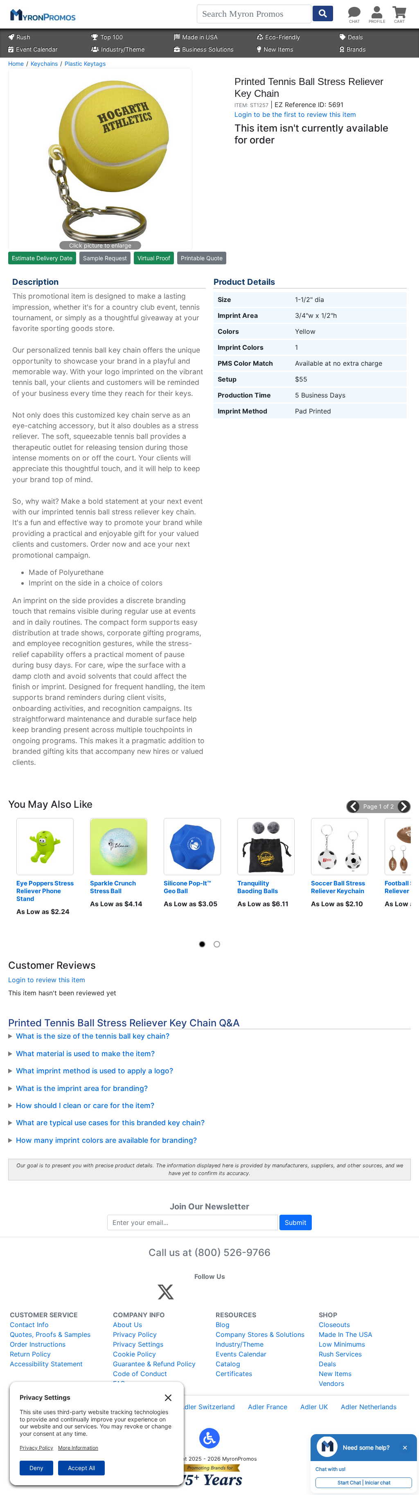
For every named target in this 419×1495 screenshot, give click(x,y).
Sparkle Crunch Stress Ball (113, 887)
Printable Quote (202, 258)
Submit (295, 1222)
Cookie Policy (134, 1354)
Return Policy (30, 1354)
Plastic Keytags (85, 63)
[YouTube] (255, 1296)
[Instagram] (220, 1296)
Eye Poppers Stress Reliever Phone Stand (45, 891)
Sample (105, 258)
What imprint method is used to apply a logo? (94, 1070)
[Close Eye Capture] (405, 1447)
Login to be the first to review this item (295, 114)
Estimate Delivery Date (42, 258)
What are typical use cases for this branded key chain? (110, 1122)
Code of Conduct (140, 1374)
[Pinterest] (203, 1296)
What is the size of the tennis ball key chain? (92, 1036)
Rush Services (340, 1354)
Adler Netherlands (368, 1407)
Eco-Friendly (282, 37)
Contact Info (29, 1325)
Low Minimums (342, 1344)
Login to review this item (46, 980)
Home (16, 63)
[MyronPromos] (42, 14)
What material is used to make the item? (85, 1053)
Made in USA (200, 37)
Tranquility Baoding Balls (257, 887)
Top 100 (111, 37)
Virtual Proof (153, 258)
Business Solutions (208, 49)
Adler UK (314, 1407)
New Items (278, 49)
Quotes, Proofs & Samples (50, 1334)
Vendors (331, 1383)
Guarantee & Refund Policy (154, 1364)
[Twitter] (165, 1296)
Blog (223, 1325)
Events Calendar (241, 1354)
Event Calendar (36, 49)
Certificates (234, 1374)
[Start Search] (323, 13)
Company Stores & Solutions (260, 1334)
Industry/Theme (122, 49)
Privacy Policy (135, 1334)
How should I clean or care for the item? (85, 1105)
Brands (356, 49)
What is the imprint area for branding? (82, 1088)
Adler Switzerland (207, 1407)
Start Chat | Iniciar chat (364, 1482)
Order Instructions (37, 1344)
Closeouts (334, 1325)
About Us (127, 1325)
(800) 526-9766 (232, 1252)
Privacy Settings (138, 1344)
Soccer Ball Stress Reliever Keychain (338, 887)
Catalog (228, 1364)
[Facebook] (185, 1296)
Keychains (44, 63)
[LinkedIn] (238, 1296)
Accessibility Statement (46, 1364)
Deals (355, 37)
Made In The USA (345, 1334)
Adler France (267, 1407)
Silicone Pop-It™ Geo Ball (188, 887)
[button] (353, 806)
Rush (23, 37)
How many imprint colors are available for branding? (106, 1140)
